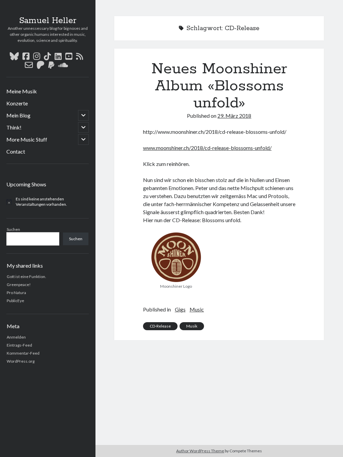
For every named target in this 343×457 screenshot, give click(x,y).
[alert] (47, 201)
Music (197, 309)
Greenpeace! (19, 284)
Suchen (13, 229)
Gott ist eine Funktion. (26, 276)
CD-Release (160, 326)
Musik (191, 326)
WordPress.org (21, 361)
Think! (13, 127)
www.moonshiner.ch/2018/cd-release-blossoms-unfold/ (207, 148)
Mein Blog (18, 115)
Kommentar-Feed (23, 353)
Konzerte (17, 103)
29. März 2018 (234, 115)
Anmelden (16, 337)
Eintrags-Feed (19, 345)
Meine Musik (21, 91)
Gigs (180, 309)
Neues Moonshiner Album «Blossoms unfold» (219, 86)
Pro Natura (16, 292)
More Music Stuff (26, 139)
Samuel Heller (47, 20)
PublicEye (15, 300)
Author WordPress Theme (200, 450)
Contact (15, 151)
